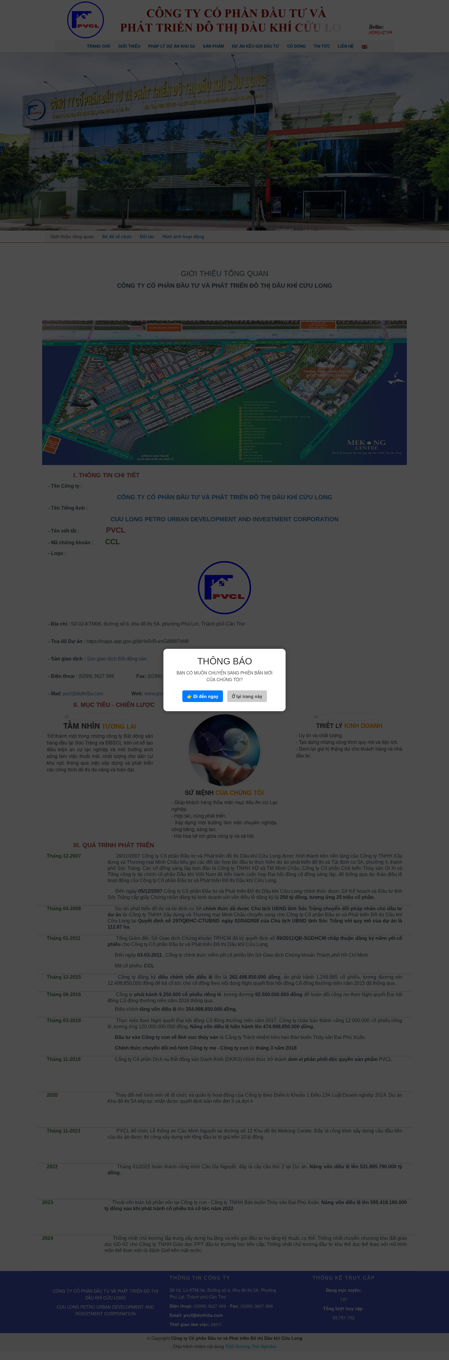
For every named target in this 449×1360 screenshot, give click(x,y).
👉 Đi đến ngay (202, 696)
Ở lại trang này (247, 696)
